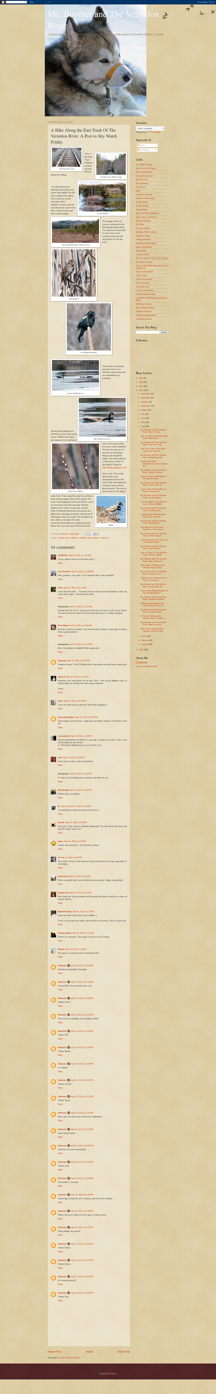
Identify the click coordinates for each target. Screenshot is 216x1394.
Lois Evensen (64, 571)
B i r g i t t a (63, 806)
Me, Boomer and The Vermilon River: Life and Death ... (153, 496)
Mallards (83, 538)
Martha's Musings (143, 221)
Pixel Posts (141, 187)
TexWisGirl (63, 555)
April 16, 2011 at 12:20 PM (82, 1047)
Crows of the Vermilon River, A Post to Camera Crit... (153, 490)
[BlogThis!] (89, 534)
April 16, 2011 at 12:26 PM (82, 1195)
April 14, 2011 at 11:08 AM (82, 571)
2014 (141, 378)
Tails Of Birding (142, 283)
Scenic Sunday (142, 206)
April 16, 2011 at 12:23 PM (82, 1129)
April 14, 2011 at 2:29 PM (80, 790)
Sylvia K (61, 677)
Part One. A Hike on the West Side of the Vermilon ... (153, 450)
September (146, 406)
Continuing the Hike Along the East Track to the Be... (153, 515)
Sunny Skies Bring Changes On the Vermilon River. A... (154, 592)
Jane (60, 757)
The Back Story (142, 287)
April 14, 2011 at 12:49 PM (86, 717)
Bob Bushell (63, 790)
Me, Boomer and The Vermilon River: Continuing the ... (153, 509)
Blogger (113, 1374)
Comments (144, 150)
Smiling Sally (141, 210)
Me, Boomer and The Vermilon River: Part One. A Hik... (153, 443)
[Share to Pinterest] (97, 534)
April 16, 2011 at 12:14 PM (82, 965)
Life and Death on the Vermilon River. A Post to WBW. (154, 503)
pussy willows (94, 538)
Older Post (124, 1351)
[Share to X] (92, 534)
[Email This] (86, 534)
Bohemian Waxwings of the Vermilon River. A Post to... (153, 604)
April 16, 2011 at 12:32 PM (82, 1276)
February (145, 640)
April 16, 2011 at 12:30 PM (82, 1211)
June (143, 418)
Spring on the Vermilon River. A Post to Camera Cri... (154, 579)
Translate (156, 132)
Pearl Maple (63, 625)
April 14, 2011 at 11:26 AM (81, 606)
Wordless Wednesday (145, 198)
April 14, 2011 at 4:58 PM (71, 857)
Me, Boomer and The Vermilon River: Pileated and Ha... (153, 456)
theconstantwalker (66, 717)
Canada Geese (64, 538)
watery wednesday (144, 247)
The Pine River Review (145, 294)
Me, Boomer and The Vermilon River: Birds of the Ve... (153, 623)
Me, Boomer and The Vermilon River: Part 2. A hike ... (153, 431)
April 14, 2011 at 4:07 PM (75, 841)
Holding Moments (143, 239)
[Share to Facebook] (94, 534)
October (145, 402)
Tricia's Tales (141, 275)
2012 (141, 386)
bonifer (61, 822)
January (145, 644)
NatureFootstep (65, 911)
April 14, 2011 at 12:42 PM (75, 701)
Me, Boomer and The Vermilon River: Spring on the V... (153, 572)
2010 (141, 649)
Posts (142, 145)
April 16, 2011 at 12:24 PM (82, 1146)
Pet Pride (140, 224)
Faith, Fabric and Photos (146, 217)
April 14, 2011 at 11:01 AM (80, 555)
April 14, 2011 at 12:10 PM (81, 644)
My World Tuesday (144, 262)
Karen (60, 841)
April (143, 426)
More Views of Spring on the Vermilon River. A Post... (153, 566)
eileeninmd (63, 876)
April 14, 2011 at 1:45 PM (81, 736)
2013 (141, 382)
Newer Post (54, 1351)
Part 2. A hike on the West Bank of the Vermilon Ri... (154, 437)
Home (89, 1351)
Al (59, 857)
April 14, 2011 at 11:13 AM (75, 588)
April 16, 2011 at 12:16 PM (82, 998)
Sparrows (105, 538)
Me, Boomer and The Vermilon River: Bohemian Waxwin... (153, 598)
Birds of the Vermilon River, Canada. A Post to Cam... (153, 630)
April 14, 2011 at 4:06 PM (76, 822)
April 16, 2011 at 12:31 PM (82, 1227)
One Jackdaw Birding (145, 308)
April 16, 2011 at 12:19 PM (82, 1015)
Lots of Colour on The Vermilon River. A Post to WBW (154, 553)
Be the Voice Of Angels (146, 168)
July (143, 414)
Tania (60, 701)
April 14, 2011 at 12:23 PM (78, 661)
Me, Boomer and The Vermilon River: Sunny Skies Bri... (153, 585)
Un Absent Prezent (144, 194)
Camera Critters (142, 254)
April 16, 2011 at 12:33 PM (82, 1293)
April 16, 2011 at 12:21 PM (82, 1080)
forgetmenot (63, 893)
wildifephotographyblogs (146, 315)
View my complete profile (146, 666)
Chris (60, 588)
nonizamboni (64, 736)
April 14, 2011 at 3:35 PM (80, 806)
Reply (60, 563)
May (143, 422)
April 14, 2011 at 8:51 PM (80, 893)
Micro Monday (142, 183)
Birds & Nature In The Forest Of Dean (152, 258)
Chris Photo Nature (144, 172)
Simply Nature (142, 202)
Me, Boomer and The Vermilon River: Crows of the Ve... (153, 484)
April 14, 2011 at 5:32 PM (79, 876)
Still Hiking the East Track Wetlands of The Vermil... (152, 528)
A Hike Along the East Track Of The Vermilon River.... (154, 541)
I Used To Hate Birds (145, 290)
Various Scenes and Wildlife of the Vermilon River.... (154, 477)
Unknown (62, 661)
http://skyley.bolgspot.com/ (114, 467)
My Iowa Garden (143, 228)
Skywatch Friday (143, 236)
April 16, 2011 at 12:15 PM (82, 982)
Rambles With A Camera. (146, 232)
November (145, 398)
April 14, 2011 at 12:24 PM (77, 677)
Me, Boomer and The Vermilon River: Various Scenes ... (153, 471)
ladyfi (138, 191)
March (144, 636)
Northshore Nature (143, 304)
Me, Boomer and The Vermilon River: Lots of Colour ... (153, 547)
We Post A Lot (142, 179)
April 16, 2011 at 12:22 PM (82, 1113)
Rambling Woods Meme (146, 243)
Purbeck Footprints (144, 311)
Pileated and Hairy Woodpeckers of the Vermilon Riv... (154, 463)
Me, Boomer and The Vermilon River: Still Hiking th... (153, 522)
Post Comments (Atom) (70, 1358)
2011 (141, 390)
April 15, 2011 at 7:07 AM (83, 933)
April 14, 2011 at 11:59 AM (81, 625)
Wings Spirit (141, 251)
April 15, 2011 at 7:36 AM (75, 949)
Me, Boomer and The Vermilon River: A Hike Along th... (153, 534)
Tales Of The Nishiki (144, 272)
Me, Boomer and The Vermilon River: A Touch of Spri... (153, 611)
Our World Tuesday (144, 164)
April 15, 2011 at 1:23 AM (83, 911)
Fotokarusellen (64, 933)
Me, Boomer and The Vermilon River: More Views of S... (153, 560)
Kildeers (74, 538)
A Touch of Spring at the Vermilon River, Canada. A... (154, 617)
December (145, 394)
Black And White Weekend (147, 213)
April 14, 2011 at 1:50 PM (73, 757)
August (144, 410)
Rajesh (61, 949)
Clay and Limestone (144, 176)
